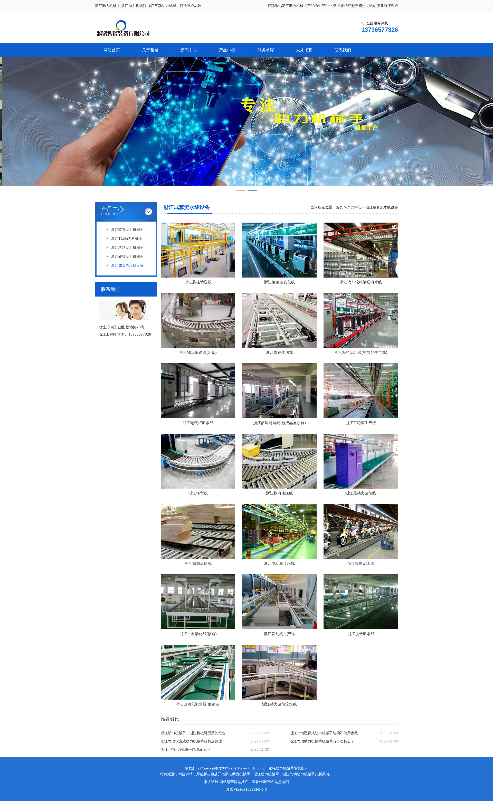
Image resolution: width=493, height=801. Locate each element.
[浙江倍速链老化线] (279, 250)
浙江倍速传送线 (279, 352)
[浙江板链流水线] (361, 531)
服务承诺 (266, 50)
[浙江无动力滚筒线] (361, 461)
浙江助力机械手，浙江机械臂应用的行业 (193, 733)
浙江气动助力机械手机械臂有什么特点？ (322, 741)
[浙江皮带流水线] (361, 601)
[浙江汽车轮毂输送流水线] (361, 250)
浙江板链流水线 (360, 563)
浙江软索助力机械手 (127, 229)
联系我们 (343, 50)
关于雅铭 (150, 50)
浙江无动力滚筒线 (360, 493)
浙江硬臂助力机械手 (127, 256)
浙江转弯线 (198, 493)
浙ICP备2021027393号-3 (246, 789)
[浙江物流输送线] (279, 461)
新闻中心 (189, 50)
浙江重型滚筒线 (198, 563)
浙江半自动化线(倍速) (198, 634)
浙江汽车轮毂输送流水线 (361, 282)
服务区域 (211, 782)
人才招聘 (304, 50)
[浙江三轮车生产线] (361, 390)
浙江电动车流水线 (279, 563)
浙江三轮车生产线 (360, 423)
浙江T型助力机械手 (126, 238)
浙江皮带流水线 (360, 634)
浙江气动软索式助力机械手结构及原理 (191, 741)
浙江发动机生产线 (279, 634)
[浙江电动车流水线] (279, 531)
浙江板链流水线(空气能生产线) (361, 352)
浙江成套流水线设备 (127, 265)
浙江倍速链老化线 (279, 282)
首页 (339, 207)
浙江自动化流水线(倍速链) (198, 704)
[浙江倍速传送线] (279, 320)
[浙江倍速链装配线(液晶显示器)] (279, 390)
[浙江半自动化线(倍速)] (198, 601)
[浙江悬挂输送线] (198, 250)
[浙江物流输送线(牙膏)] (198, 320)
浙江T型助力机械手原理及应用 (185, 749)
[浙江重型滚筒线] (198, 531)
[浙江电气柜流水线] (198, 390)
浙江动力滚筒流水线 (279, 704)
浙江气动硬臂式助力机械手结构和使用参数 (324, 733)
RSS (269, 782)
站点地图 (281, 782)
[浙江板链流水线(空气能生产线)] (361, 320)
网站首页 (111, 50)
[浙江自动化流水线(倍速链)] (198, 672)
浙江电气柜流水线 (198, 423)
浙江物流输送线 (279, 493)
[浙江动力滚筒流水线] (279, 672)
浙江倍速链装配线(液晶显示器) (279, 423)
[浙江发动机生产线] (279, 601)
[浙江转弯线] (198, 461)
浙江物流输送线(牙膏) (198, 352)
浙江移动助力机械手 (127, 247)
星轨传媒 (259, 782)
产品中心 (227, 50)
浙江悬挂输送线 (198, 282)
